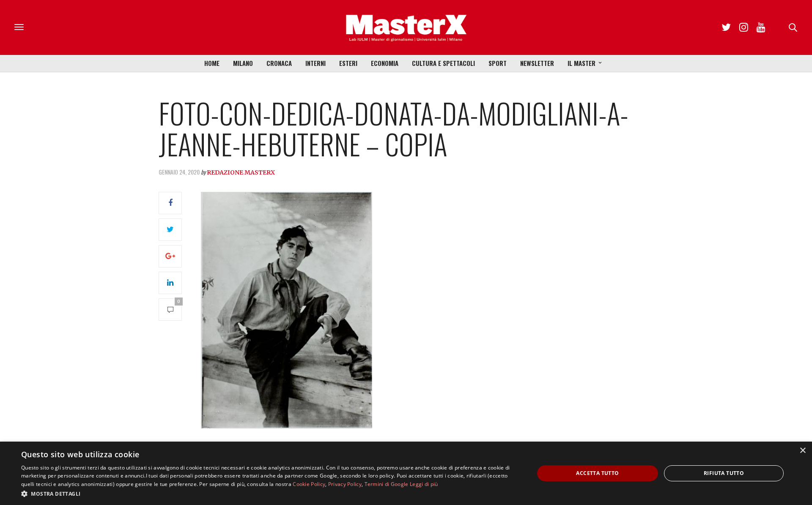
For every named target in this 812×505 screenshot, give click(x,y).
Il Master (581, 63)
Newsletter (537, 63)
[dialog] (406, 473)
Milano (243, 63)
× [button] (802, 451)
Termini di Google (387, 484)
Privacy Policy (345, 484)
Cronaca (279, 63)
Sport (497, 63)
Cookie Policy (309, 484)
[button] (270, 494)
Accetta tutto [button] (597, 473)
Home (211, 63)
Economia (384, 63)
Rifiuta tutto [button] (724, 473)
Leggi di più (424, 484)
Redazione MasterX (241, 172)
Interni (315, 63)
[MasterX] (406, 27)
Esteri (348, 63)
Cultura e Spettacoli (443, 63)
